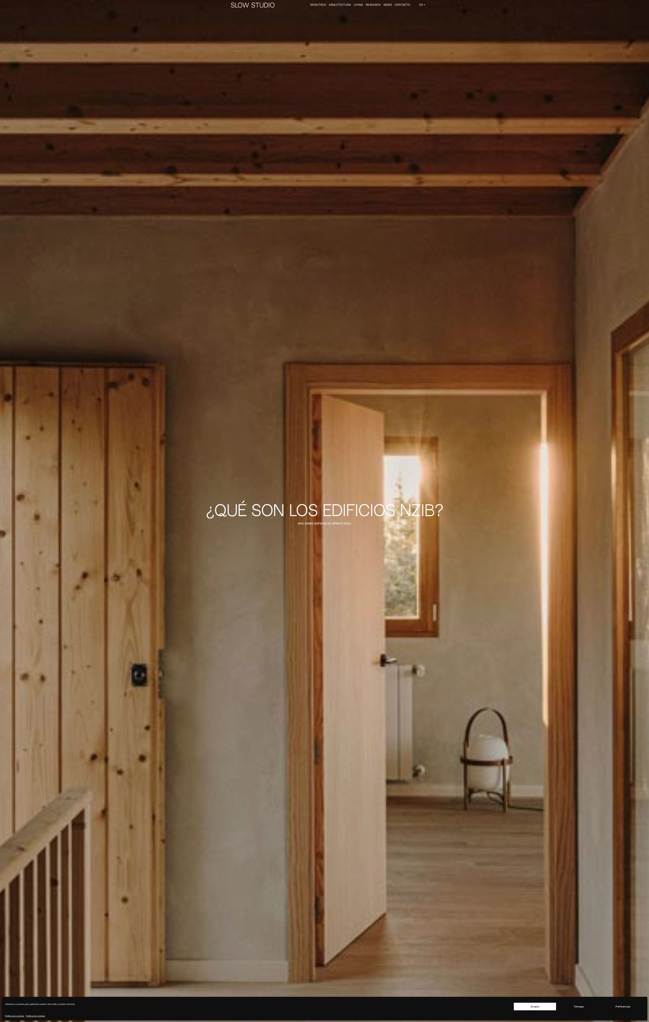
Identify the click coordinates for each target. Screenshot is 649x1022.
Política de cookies (14, 1016)
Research (373, 4)
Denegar (579, 1006)
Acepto (535, 1006)
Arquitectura (340, 4)
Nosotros (318, 4)
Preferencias (622, 1006)
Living (358, 4)
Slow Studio (253, 4)
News (387, 4)
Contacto (402, 4)
